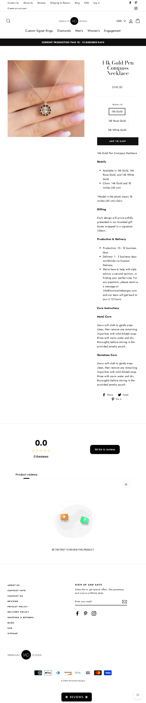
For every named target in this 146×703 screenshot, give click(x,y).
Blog (77, 2)
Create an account (17, 8)
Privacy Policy (18, 606)
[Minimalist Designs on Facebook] (77, 613)
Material (118, 104)
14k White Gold (117, 130)
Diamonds (64, 30)
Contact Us (13, 2)
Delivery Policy (18, 612)
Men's (79, 30)
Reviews (41, 2)
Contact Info (17, 590)
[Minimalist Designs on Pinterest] (85, 613)
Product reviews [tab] (26, 474)
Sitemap (13, 633)
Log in (96, 2)
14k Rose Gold (117, 121)
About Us (28, 2)
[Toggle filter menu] (126, 484)
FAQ (86, 2)
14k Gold (117, 111)
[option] (73, 42)
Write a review (105, 449)
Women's (93, 30)
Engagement (112, 30)
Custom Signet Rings (39, 30)
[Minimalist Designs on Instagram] (94, 613)
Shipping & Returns (60, 2)
